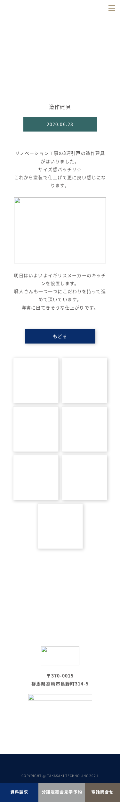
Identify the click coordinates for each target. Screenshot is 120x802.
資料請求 (19, 792)
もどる (60, 336)
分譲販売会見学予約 (62, 792)
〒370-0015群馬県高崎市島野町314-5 (60, 679)
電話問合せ (102, 792)
